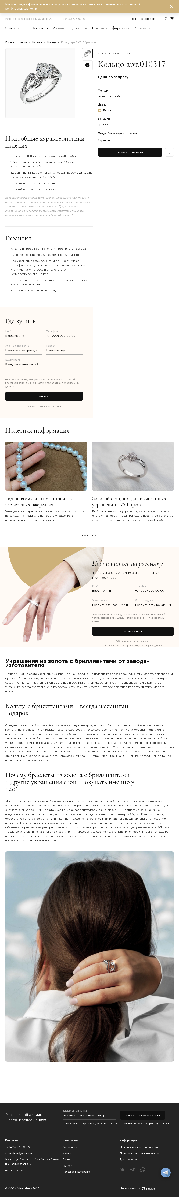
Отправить (44, 396)
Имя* (8, 332)
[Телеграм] (132, 1169)
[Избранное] (169, 152)
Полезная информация (110, 28)
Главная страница (16, 43)
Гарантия (104, 140)
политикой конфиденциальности (24, 383)
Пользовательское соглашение (139, 1147)
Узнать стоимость (130, 152)
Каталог (39, 28)
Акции (58, 28)
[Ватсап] (142, 1169)
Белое (107, 111)
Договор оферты (130, 1160)
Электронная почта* (17, 346)
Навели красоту (130, 1189)
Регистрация (147, 19)
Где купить (78, 28)
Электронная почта (75, 1111)
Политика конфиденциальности (139, 1154)
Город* (50, 346)
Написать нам (14, 1171)
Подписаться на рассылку (142, 1115)
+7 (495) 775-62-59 (73, 19)
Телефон (52, 332)
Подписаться (133, 631)
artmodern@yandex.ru (18, 1154)
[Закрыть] (172, 6)
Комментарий (13, 360)
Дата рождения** (145, 601)
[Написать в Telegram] (166, 1172)
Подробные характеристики (118, 133)
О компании (15, 28)
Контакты (142, 28)
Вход (133, 19)
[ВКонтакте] (122, 1169)
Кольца (51, 43)
